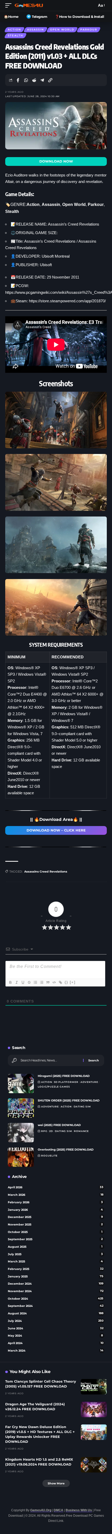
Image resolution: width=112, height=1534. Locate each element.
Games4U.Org (40, 1510)
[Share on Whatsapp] (26, 80)
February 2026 (55, 1202)
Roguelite (49, 1155)
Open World (62, 29)
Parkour (88, 29)
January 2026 (55, 1210)
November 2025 (55, 1224)
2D (51, 1131)
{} (66, 982)
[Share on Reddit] (34, 80)
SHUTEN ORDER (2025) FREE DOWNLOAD (68, 1100)
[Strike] (29, 982)
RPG (44, 1131)
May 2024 (55, 1335)
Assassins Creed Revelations (45, 871)
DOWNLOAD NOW (56, 161)
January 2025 (55, 1276)
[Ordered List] (35, 982)
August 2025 (55, 1246)
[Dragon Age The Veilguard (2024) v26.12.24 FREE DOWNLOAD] (94, 1409)
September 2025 (55, 1239)
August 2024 (55, 1313)
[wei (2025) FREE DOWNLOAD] (21, 1132)
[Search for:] (50, 1060)
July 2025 (55, 1254)
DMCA (58, 1510)
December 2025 (55, 1217)
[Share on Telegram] (42, 80)
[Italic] (16, 982)
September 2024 (55, 1306)
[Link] (60, 982)
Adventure (89, 1082)
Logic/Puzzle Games (54, 1086)
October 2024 (55, 1298)
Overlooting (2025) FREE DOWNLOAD (66, 1149)
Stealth (15, 35)
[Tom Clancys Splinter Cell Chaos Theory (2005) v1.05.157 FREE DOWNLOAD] (94, 1386)
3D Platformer (66, 1082)
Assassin (35, 29)
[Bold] (10, 982)
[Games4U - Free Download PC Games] (28, 5)
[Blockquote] (48, 982)
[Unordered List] (41, 982)
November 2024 (55, 1291)
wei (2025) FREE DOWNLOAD (59, 1125)
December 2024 (55, 1283)
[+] (73, 982)
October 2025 (55, 1232)
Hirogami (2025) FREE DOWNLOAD (64, 1076)
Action (14, 29)
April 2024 (55, 1343)
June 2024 (55, 1328)
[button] (9, 5)
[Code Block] (54, 982)
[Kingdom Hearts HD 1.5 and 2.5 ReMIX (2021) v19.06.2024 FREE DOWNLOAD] (94, 1465)
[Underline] (23, 982)
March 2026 (55, 1195)
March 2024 (55, 1350)
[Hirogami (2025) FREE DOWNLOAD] (21, 1083)
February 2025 (55, 1269)
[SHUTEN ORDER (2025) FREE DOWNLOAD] (21, 1108)
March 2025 (55, 1261)
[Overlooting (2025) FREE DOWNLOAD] (21, 1157)
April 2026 (55, 1187)
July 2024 (55, 1321)
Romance (81, 1131)
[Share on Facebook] (18, 80)
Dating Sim (82, 1106)
